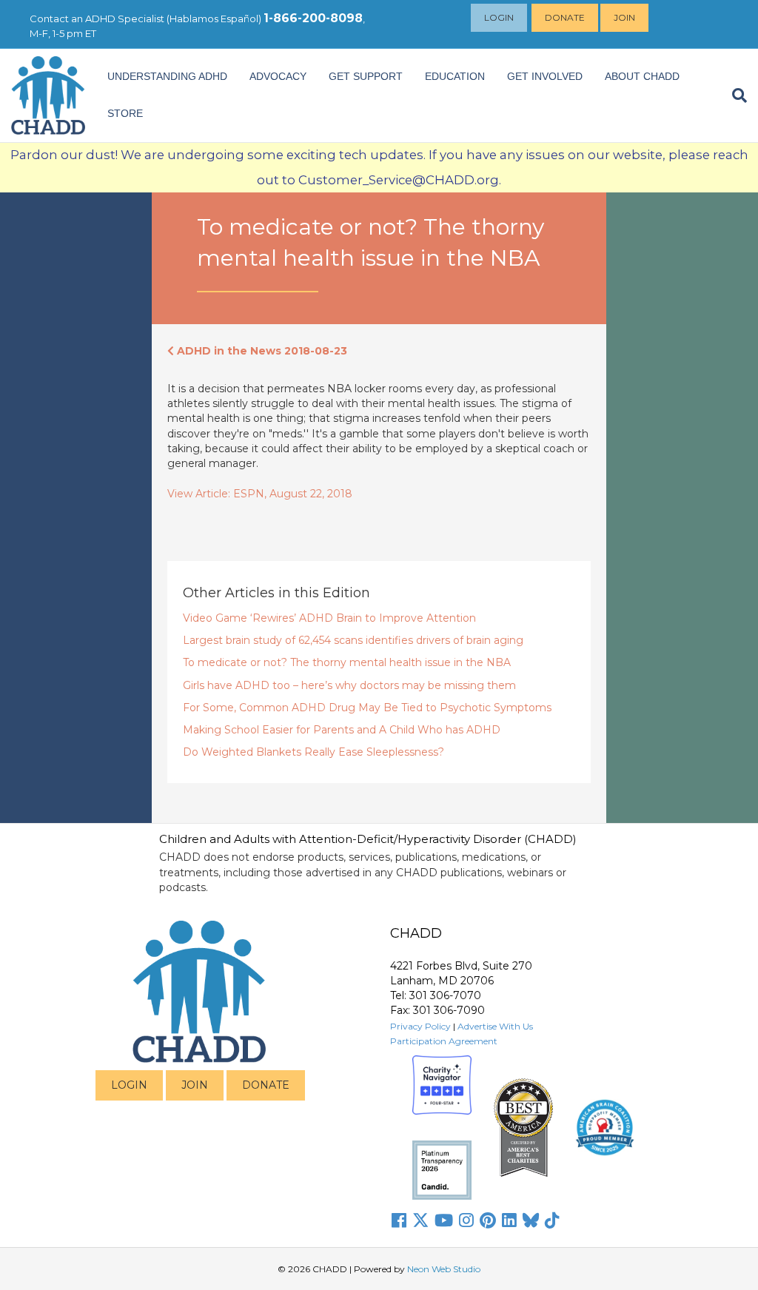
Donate (565, 17)
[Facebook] (399, 1220)
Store (125, 113)
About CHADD (642, 76)
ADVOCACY (277, 76)
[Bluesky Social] (531, 1220)
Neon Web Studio (443, 1268)
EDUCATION (455, 76)
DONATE (265, 1085)
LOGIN (129, 1085)
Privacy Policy (420, 1026)
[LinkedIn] (509, 1220)
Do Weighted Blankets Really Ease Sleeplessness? (313, 752)
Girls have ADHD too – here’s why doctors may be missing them (349, 685)
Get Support (366, 76)
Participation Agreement (443, 1041)
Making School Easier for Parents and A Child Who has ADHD (341, 729)
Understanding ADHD (167, 76)
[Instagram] (466, 1220)
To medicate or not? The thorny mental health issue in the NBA (347, 662)
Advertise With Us (495, 1026)
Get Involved (545, 76)
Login (499, 17)
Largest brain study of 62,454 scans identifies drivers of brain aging (353, 640)
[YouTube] (444, 1220)
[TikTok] (552, 1220)
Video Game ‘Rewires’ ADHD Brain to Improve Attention (329, 618)
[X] (420, 1220)
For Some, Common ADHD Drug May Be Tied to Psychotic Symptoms (367, 707)
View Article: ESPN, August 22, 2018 (259, 493)
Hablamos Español (214, 18)
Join (624, 17)
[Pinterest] (488, 1220)
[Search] (734, 95)
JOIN (194, 1085)
